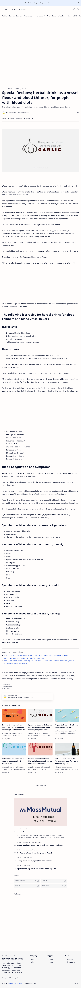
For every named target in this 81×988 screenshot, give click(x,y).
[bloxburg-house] (37, 842)
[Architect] (28, 842)
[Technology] (28, 16)
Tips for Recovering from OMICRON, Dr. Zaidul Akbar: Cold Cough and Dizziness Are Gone (36, 655)
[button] (74, 9)
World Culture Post (12, 9)
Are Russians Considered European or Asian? (34, 853)
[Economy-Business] (15, 16)
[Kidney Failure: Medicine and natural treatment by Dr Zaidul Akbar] (14, 749)
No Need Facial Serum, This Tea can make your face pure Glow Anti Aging (66, 761)
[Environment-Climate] (73, 16)
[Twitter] (12, 978)
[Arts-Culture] (51, 16)
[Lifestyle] (61, 16)
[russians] (35, 850)
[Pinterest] (19, 978)
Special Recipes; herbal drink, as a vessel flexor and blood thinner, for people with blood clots (40, 727)
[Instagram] (5, 978)
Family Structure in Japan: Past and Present (34, 861)
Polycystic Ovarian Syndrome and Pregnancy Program (66, 726)
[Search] (77, 9)
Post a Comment (40, 785)
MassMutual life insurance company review (34, 832)
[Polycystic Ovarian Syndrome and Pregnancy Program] (67, 715)
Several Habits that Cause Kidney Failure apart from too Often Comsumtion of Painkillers (40, 761)
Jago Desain (50, 984)
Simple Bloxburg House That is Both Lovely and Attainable (40, 845)
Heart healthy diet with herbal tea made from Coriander (24, 658)
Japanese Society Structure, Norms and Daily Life (36, 869)
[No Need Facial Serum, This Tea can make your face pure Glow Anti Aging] (67, 749)
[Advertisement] (40, 35)
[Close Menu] (78, 3)
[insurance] (35, 829)
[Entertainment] (40, 16)
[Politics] (4, 16)
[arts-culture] (28, 850)
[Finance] (28, 829)
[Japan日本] (28, 858)
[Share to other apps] (32, 119)
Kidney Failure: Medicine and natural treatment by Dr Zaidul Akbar (14, 761)
